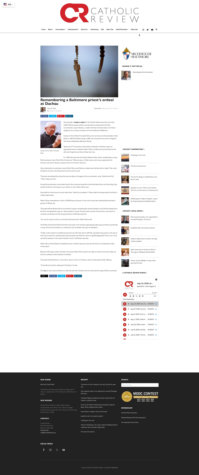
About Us (84, 29)
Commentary (60, 29)
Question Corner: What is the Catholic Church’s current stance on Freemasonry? (144, 188)
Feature (107, 108)
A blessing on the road (138, 155)
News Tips (110, 29)
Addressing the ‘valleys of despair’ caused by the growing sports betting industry (144, 199)
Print (43, 276)
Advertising (94, 29)
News (50, 29)
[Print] (41, 276)
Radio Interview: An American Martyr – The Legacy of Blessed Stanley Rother (143, 250)
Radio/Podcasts (121, 29)
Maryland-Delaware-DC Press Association (133, 417)
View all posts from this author (143, 72)
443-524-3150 (44, 430)
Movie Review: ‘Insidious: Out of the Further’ (94, 411)
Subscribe (134, 29)
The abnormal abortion (138, 166)
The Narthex (114, 108)
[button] (156, 30)
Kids (102, 29)
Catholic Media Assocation (129, 413)
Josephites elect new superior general (143, 227)
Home (43, 29)
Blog (103, 108)
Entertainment (73, 29)
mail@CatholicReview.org (48, 432)
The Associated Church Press (129, 422)
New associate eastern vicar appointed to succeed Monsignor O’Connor (144, 218)
